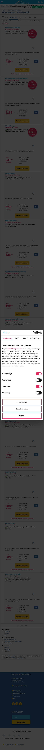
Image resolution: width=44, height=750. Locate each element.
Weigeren (22, 415)
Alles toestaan (22, 402)
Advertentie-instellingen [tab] (32, 338)
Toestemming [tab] (7, 338)
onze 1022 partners (14, 349)
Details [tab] (17, 338)
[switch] (39, 380)
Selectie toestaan (22, 409)
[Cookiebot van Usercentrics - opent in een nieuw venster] (33, 332)
